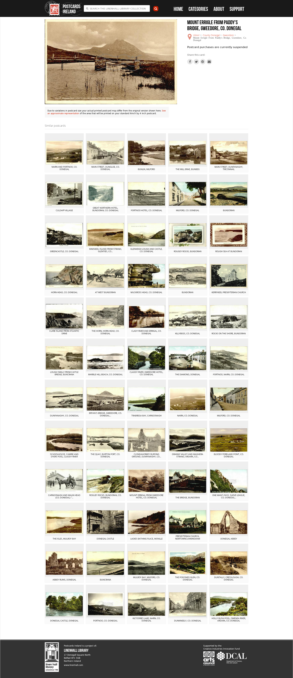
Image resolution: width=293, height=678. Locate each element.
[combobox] (117, 8)
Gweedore (228, 35)
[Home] (52, 8)
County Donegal (211, 35)
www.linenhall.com (73, 665)
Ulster (196, 35)
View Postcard (64, 152)
